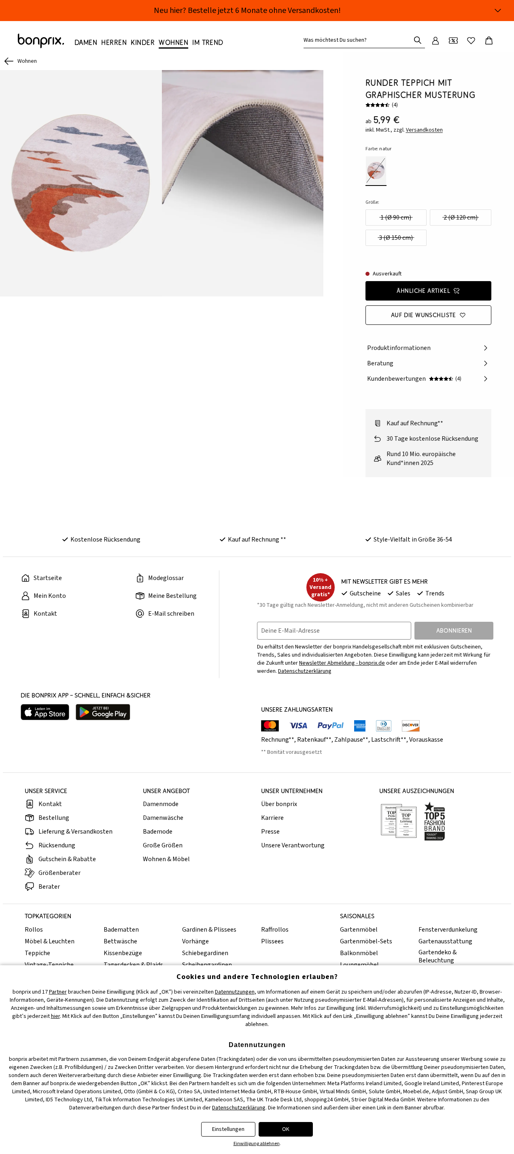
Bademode (157, 832)
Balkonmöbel (359, 953)
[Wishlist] (471, 40)
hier (55, 1016)
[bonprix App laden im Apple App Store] (45, 712)
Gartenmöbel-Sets (366, 941)
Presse (270, 831)
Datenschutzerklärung (304, 671)
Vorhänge (195, 941)
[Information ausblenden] (497, 10)
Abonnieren (454, 630)
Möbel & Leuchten (49, 941)
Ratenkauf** (314, 740)
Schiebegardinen (205, 953)
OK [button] (285, 1129)
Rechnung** (277, 740)
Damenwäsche (163, 818)
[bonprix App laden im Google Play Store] (103, 712)
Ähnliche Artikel (423, 290)
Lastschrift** (388, 740)
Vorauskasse (426, 740)
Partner (58, 992)
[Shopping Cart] (489, 40)
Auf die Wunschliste (423, 315)
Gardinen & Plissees (209, 929)
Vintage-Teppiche (49, 964)
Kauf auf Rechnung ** (257, 539)
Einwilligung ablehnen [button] (257, 1143)
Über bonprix (279, 804)
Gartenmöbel (359, 929)
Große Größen (163, 845)
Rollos (34, 929)
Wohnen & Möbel (166, 859)
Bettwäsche (120, 941)
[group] (81, 183)
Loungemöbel (359, 964)
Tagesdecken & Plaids (133, 964)
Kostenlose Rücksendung (105, 539)
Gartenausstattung (445, 941)
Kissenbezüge (123, 953)
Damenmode (160, 804)
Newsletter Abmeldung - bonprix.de (342, 663)
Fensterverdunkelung (448, 929)
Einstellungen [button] (228, 1129)
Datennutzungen (235, 992)
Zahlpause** (351, 740)
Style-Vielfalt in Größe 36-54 (413, 539)
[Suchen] (417, 40)
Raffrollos (275, 929)
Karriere (272, 817)
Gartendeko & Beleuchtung (437, 956)
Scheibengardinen (207, 964)
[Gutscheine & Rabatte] (453, 40)
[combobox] (358, 40)
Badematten (121, 929)
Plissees (272, 941)
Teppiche (37, 953)
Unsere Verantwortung (293, 845)
